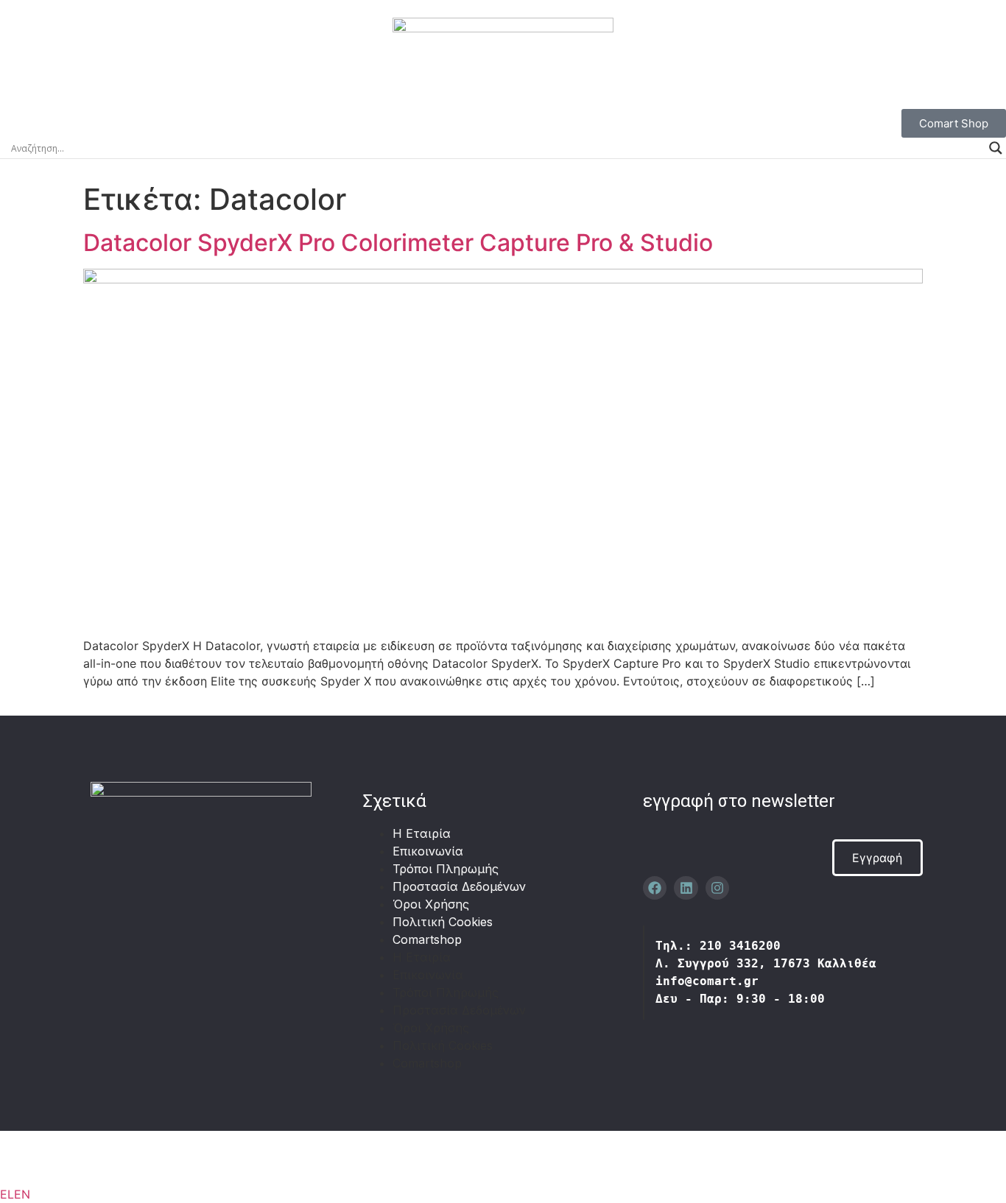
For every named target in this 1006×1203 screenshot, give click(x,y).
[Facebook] (654, 888)
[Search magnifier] (995, 148)
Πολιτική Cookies (443, 921)
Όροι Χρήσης (431, 904)
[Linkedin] (685, 888)
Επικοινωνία (428, 851)
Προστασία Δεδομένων (459, 886)
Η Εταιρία (422, 833)
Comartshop (427, 939)
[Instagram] (717, 888)
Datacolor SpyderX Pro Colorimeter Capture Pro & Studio (398, 242)
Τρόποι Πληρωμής (446, 868)
